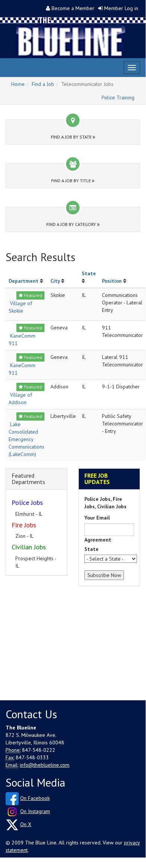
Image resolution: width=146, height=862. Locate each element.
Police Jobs (27, 502)
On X (25, 824)
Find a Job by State (72, 137)
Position (112, 280)
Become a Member (73, 8)
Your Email (97, 517)
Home (18, 84)
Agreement (97, 539)
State (89, 273)
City (55, 280)
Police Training (118, 97)
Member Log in (121, 8)
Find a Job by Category (71, 224)
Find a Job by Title (71, 180)
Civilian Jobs (29, 547)
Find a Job (43, 84)
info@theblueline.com (44, 765)
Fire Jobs (24, 525)
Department (23, 280)
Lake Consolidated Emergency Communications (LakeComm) (26, 439)
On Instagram (35, 811)
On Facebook (35, 798)
